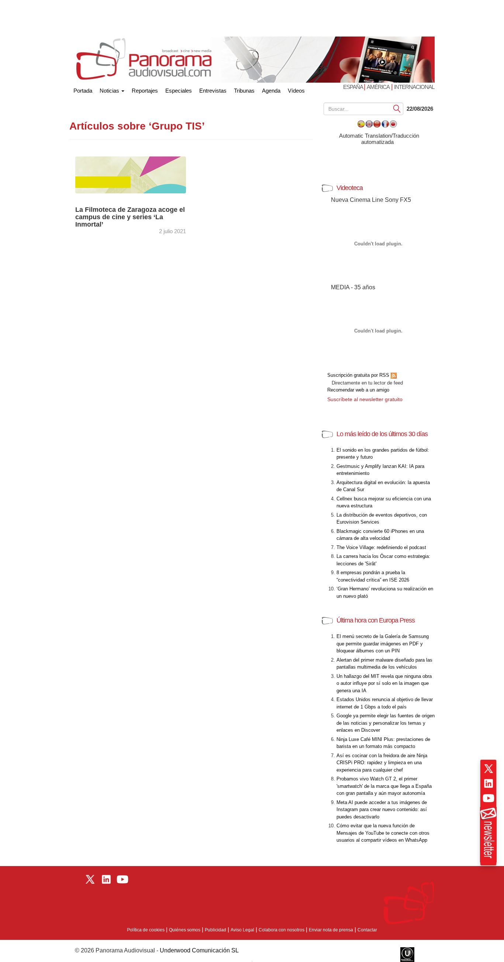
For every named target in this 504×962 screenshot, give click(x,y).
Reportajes (145, 90)
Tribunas (244, 90)
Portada (82, 89)
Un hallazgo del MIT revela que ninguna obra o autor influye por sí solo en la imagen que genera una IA (384, 683)
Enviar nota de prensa (331, 929)
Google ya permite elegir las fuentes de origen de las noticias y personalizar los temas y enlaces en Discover (385, 723)
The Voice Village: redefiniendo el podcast (381, 547)
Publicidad (215, 929)
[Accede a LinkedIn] (488, 783)
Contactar (367, 929)
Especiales (178, 90)
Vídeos (296, 90)
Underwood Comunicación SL (199, 950)
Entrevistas (213, 90)
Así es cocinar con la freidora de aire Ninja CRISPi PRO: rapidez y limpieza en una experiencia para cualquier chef (381, 763)
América (378, 87)
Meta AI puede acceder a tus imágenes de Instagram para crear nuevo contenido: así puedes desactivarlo (381, 810)
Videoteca (349, 188)
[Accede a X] (488, 769)
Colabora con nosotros (281, 929)
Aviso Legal (242, 929)
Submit (397, 108)
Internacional (414, 87)
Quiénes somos (184, 929)
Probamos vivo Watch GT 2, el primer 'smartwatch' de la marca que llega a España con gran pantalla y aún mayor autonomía (384, 786)
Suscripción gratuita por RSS (359, 375)
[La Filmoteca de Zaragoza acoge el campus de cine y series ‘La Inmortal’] (130, 174)
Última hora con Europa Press (375, 620)
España (353, 87)
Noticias (110, 90)
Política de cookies (146, 929)
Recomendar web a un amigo (358, 390)
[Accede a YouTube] (488, 798)
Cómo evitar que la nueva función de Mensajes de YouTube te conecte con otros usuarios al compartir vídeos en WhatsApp (382, 833)
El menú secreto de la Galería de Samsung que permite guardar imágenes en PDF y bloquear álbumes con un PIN (382, 644)
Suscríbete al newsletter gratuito (365, 399)
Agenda (271, 90)
